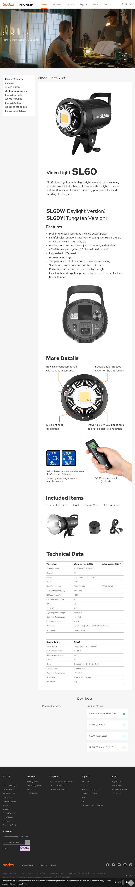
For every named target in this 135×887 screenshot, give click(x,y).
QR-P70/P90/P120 (14, 99)
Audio (5, 805)
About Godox (27, 865)
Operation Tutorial (89, 793)
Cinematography (34, 785)
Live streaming (33, 793)
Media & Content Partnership (61, 781)
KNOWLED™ (8, 789)
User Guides (87, 785)
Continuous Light (18, 39)
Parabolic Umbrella (13, 95)
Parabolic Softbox (13, 103)
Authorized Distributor (121, 789)
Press (53, 865)
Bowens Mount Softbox (15, 111)
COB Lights (33, 39)
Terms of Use (40, 873)
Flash (5, 781)
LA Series (9, 83)
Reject (128, 882)
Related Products (14, 79)
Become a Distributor (58, 789)
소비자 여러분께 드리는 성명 (79, 873)
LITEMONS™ (8, 797)
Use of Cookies (26, 873)
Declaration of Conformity (92, 805)
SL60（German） (98, 724)
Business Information (57, 873)
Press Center (117, 785)
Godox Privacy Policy (10, 873)
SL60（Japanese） (98, 735)
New (105, 4)
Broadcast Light (9, 793)
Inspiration (70, 4)
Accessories (7, 821)
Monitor (6, 809)
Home (5, 39)
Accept (118, 882)
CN (126, 4)
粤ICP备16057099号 (63, 877)
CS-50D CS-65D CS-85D (16, 107)
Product (44, 4)
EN (131, 4)
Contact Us (116, 793)
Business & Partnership (58, 785)
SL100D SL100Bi (12, 87)
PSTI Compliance (99, 873)
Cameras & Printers (10, 825)
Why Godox (116, 781)
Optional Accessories (16, 91)
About (95, 4)
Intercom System (9, 801)
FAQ (83, 801)
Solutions (57, 4)
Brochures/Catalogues (91, 789)
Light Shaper (8, 817)
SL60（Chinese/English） (101, 747)
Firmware (85, 781)
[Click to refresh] (25, 848)
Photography (32, 781)
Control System (9, 813)
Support (83, 4)
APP (83, 797)
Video (29, 789)
